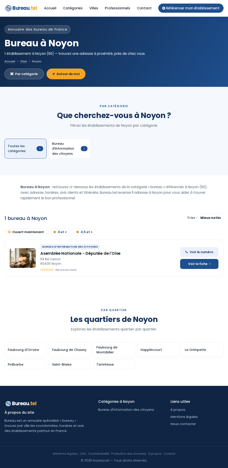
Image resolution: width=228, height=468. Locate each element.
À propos (178, 409)
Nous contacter (183, 424)
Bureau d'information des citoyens (126, 409)
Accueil (50, 8)
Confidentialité (98, 454)
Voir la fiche (198, 264)
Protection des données (128, 454)
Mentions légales (184, 417)
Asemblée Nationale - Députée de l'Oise (80, 253)
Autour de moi (68, 74)
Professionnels (117, 8)
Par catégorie (26, 74)
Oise (23, 61)
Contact (144, 8)
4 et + (62, 232)
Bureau (24, 8)
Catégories (73, 8)
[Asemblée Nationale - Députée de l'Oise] (23, 258)
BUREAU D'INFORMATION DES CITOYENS (70, 246)
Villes (93, 8)
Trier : (192, 218)
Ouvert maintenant (28, 232)
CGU (83, 454)
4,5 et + (87, 232)
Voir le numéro (201, 252)
